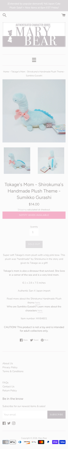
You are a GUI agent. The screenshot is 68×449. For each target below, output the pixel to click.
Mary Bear (42, 438)
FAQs (5, 382)
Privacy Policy (9, 367)
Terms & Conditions (12, 371)
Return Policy (9, 390)
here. (37, 302)
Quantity (34, 226)
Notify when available (34, 215)
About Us (7, 363)
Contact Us (8, 386)
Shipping (22, 209)
